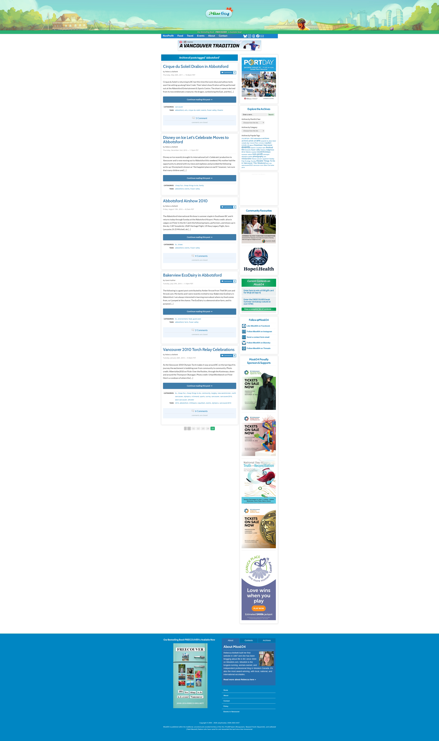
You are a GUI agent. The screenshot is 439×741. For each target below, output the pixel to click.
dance (251, 145)
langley (214, 393)
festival (269, 147)
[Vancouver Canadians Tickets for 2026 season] (219, 45)
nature (250, 154)
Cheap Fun (179, 185)
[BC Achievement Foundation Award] (259, 388)
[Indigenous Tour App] (259, 229)
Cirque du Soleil (194, 110)
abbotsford (179, 110)
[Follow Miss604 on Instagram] (249, 36)
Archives (267, 640)
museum (244, 154)
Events (200, 35)
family (201, 185)
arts (186, 110)
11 (193, 428)
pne (265, 156)
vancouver (179, 107)
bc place (269, 141)
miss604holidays (263, 152)
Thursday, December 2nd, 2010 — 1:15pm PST (180, 150)
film (243, 150)
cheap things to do (191, 185)
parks (250, 156)
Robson (254, 159)
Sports (202, 396)
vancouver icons (258, 165)
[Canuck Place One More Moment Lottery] (259, 586)
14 (208, 428)
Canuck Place (254, 143)
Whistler (191, 400)
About (211, 35)
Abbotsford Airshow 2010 (185, 201)
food (190, 319)
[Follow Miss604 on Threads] (254, 36)
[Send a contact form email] (262, 36)
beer (274, 141)
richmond (195, 396)
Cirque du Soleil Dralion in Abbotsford (195, 66)
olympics (187, 396)
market (253, 152)
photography (258, 156)
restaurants (246, 158)
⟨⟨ (189, 428)
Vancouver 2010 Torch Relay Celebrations (198, 349)
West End (267, 165)
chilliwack (193, 403)
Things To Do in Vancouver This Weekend (258, 162)
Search (271, 114)
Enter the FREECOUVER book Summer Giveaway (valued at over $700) (257, 301)
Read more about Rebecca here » (240, 679)
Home (226, 690)
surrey (208, 396)
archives (265, 138)
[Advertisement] (259, 189)
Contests (249, 640)
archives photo (247, 141)
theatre (220, 110)
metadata (200, 104)
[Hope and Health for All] (259, 260)
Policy (226, 706)
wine (272, 165)
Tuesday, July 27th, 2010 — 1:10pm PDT (178, 284)
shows (180, 244)
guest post (197, 319)
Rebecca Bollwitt (171, 71)
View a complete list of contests (257, 309)
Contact (223, 35)
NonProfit (168, 35)
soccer (259, 159)
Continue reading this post (198, 99)
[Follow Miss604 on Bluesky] (245, 36)
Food (180, 35)
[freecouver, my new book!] (190, 708)
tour (267, 163)
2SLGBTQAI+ (246, 138)
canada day (245, 143)
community (206, 393)
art (255, 141)
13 (203, 428)
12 (198, 428)
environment (183, 319)
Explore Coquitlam (256, 148)
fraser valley (212, 110)
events (203, 110)
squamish (265, 159)
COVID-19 (245, 145)
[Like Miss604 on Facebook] (258, 36)
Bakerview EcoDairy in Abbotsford (192, 275)
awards (263, 141)
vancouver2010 (226, 396)
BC (176, 244)
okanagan (266, 154)
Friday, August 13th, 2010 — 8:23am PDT (178, 209)
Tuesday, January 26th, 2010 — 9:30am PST (179, 358)
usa (270, 163)
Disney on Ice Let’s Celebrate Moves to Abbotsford (196, 139)
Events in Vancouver (232, 712)
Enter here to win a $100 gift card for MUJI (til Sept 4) (259, 291)
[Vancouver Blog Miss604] (219, 12)
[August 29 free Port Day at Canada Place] (259, 78)
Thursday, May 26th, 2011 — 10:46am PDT (179, 75)
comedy (261, 143)
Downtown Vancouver (263, 145)
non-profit (257, 154)
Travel (190, 35)
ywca (243, 167)
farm (186, 322)
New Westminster (224, 393)
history (263, 150)
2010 (177, 403)
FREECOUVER (221, 32)
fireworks (248, 150)
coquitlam (201, 403)
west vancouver (181, 400)
